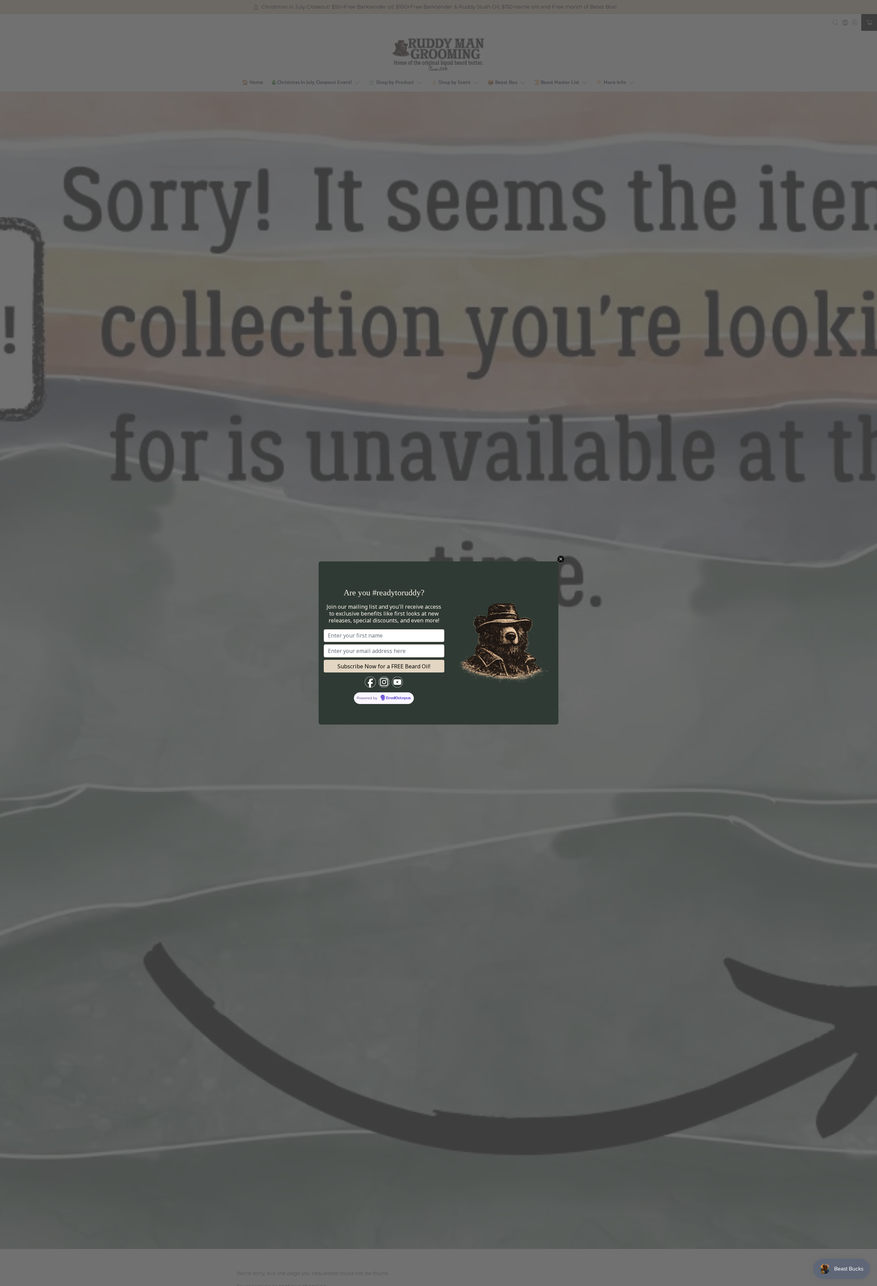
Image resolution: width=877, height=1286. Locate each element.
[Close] (560, 559)
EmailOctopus (398, 698)
